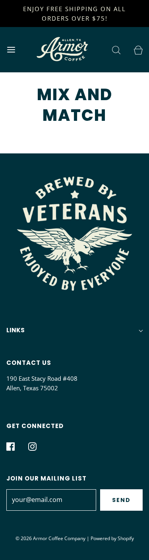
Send (121, 500)
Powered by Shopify (112, 538)
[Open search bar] (116, 49)
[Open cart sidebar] (138, 49)
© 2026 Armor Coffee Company (50, 538)
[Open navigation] (11, 49)
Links (15, 330)
